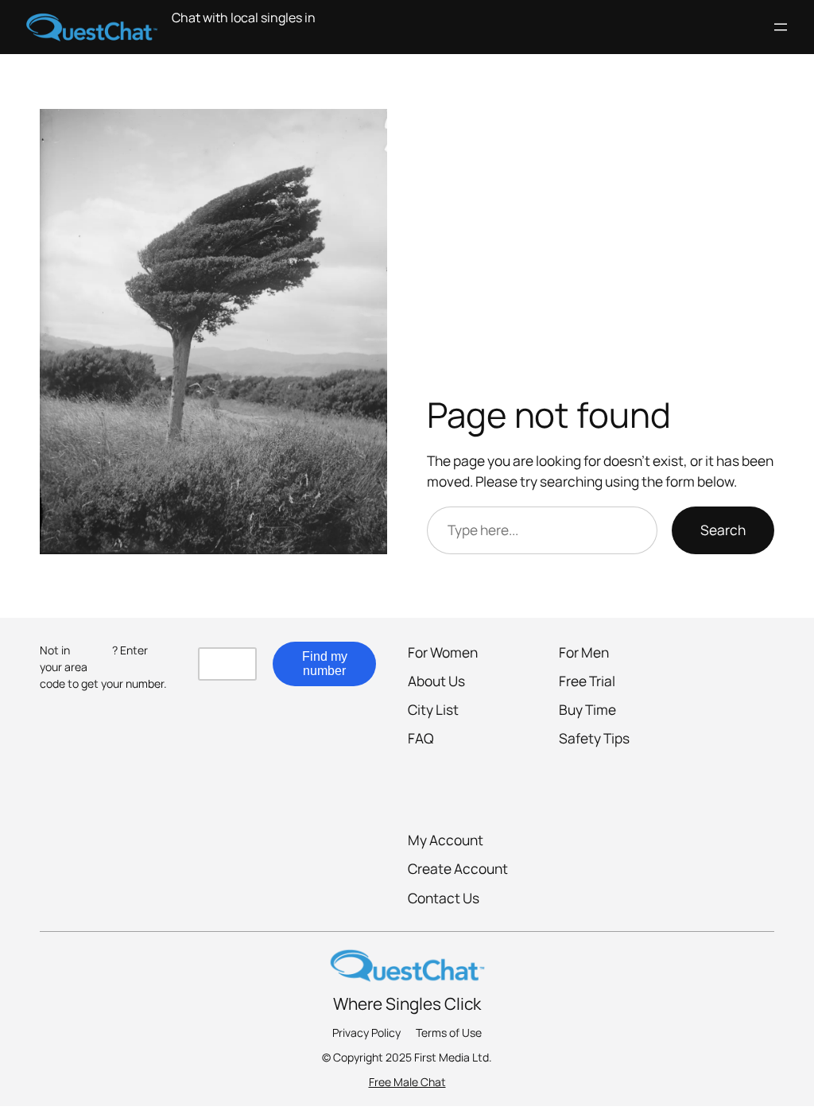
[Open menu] (780, 27)
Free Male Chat (407, 1081)
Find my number (324, 663)
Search (723, 529)
